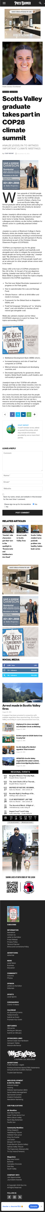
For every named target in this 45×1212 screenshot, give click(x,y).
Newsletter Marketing (15, 1099)
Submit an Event (13, 1017)
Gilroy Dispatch (12, 1130)
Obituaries (11, 1028)
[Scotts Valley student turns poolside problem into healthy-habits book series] (37, 529)
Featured (5, 92)
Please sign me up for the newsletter (17, 504)
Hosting (10, 1088)
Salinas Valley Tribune (15, 1147)
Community (6, 532)
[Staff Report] (11, 431)
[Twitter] (17, 414)
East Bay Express (13, 1113)
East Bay (10, 1166)
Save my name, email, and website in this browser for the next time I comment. (22, 498)
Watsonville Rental (14, 1045)
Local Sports (11, 997)
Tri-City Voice (12, 1151)
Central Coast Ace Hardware (17, 1041)
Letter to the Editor (14, 937)
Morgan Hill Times (14, 1142)
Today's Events (12, 1015)
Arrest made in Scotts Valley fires (22, 538)
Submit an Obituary (14, 1033)
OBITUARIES (12, 1026)
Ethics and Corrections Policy (18, 947)
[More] (34, 414)
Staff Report (9, 153)
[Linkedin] (23, 414)
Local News (13, 92)
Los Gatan (11, 1140)
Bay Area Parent (13, 1159)
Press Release (12, 940)
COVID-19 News (13, 1005)
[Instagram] (14, 1197)
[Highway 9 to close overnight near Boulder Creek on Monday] (8, 727)
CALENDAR (11, 1010)
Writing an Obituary (14, 1030)
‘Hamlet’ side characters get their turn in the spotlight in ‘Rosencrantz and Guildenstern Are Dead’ (7, 546)
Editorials (10, 988)
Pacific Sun (11, 1122)
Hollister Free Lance (14, 1135)
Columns (10, 976)
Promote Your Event (14, 1020)
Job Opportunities (14, 1177)
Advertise (10, 955)
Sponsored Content (14, 1095)
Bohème (10, 1162)
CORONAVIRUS (13, 1002)
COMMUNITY (12, 973)
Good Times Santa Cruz (16, 1115)
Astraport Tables (13, 1043)
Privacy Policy (12, 942)
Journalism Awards (14, 1180)
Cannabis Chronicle (14, 1164)
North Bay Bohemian (15, 1120)
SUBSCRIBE (11, 925)
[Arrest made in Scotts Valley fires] (22, 529)
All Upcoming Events (14, 1012)
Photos (10, 978)
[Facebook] (12, 414)
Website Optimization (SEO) (17, 1090)
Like (35, 665)
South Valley (11, 1169)
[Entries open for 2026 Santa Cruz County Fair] (8, 738)
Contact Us (11, 935)
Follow (34, 670)
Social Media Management (17, 1092)
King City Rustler (13, 1137)
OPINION (10, 983)
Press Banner (12, 1144)
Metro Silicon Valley (14, 1117)
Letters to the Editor (14, 986)
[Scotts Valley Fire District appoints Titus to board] (8, 750)
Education (11, 968)
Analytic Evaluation (14, 1097)
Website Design (13, 1085)
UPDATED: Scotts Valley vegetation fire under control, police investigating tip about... (28, 760)
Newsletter (11, 932)
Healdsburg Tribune (14, 1132)
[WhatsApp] (29, 414)
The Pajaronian (12, 1149)
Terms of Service (13, 944)
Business (10, 965)
